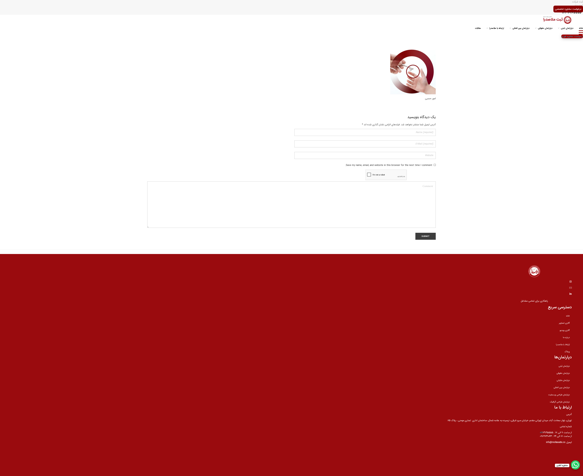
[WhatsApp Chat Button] (575, 464)
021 (541, 432)
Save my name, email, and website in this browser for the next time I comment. (388, 165)
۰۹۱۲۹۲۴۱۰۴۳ (546, 436)
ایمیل (569, 442)
